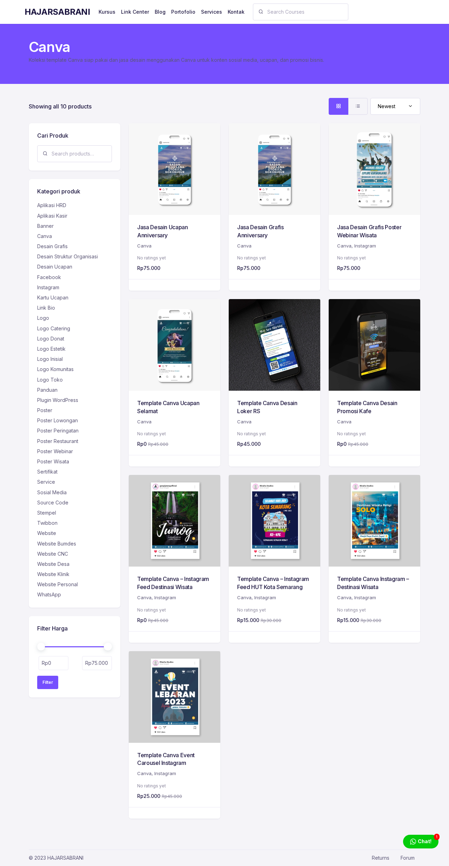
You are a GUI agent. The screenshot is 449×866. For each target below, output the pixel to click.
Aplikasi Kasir (52, 216)
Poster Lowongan (57, 420)
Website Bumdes (56, 544)
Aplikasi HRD (51, 205)
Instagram (365, 246)
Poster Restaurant (57, 441)
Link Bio (46, 308)
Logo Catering (53, 328)
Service (46, 482)
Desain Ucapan (54, 267)
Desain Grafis (52, 246)
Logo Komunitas (55, 369)
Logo (43, 318)
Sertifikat (47, 472)
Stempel (46, 513)
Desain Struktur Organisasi (67, 256)
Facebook (49, 277)
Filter (47, 682)
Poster (44, 410)
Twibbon (47, 523)
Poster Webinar (55, 451)
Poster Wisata (53, 461)
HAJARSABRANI (57, 12)
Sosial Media (52, 492)
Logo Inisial (50, 359)
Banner (45, 226)
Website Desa (53, 564)
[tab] (338, 106)
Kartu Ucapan (52, 297)
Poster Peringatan (58, 431)
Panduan (47, 390)
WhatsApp (49, 594)
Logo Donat (50, 339)
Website (46, 533)
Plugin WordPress (57, 400)
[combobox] (395, 106)
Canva (144, 246)
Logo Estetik (51, 349)
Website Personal (57, 584)
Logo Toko (50, 380)
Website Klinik (53, 574)
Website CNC (52, 554)
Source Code (52, 502)
